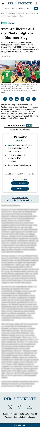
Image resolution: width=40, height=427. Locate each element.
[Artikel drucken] (28, 99)
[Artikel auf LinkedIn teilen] (17, 99)
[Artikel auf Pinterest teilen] (22, 99)
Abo (35, 8)
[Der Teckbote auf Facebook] (19, 406)
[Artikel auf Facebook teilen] (5, 99)
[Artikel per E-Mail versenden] (34, 99)
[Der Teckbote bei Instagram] (10, 406)
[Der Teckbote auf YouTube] (29, 406)
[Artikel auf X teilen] (11, 99)
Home (3, 14)
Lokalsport (20, 14)
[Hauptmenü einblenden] (3, 3)
